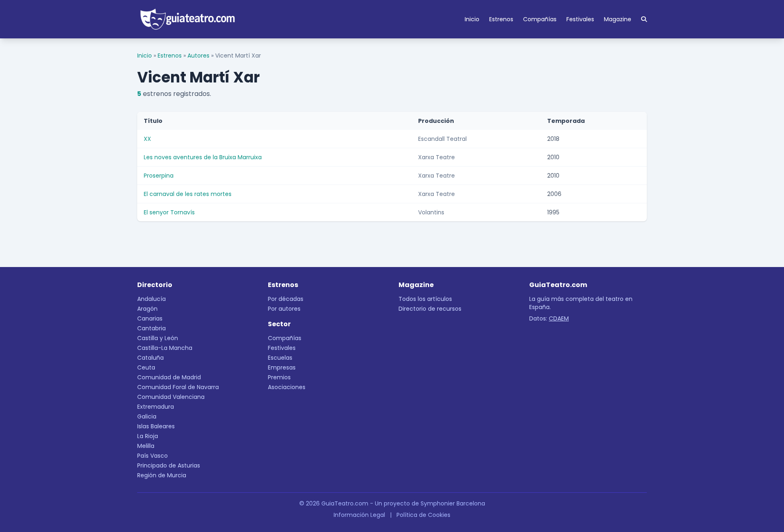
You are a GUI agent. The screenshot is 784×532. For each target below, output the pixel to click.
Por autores (284, 309)
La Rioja (147, 436)
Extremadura (155, 407)
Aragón (147, 309)
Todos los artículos (425, 299)
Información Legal (359, 515)
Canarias (150, 318)
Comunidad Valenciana (171, 397)
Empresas (282, 367)
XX (147, 139)
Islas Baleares (156, 426)
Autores (198, 55)
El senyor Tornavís (169, 212)
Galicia (146, 416)
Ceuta (146, 367)
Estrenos (501, 19)
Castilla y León (157, 338)
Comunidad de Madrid (169, 377)
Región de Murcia (161, 475)
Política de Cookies (423, 515)
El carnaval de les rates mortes (188, 194)
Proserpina (159, 175)
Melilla (145, 446)
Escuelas (280, 358)
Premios (279, 377)
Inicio (472, 19)
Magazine (617, 19)
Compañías (540, 19)
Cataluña (150, 358)
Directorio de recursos (430, 309)
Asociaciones (286, 387)
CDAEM (559, 318)
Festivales (580, 19)
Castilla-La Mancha (164, 348)
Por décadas (285, 299)
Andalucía (151, 299)
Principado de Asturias (168, 465)
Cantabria (151, 328)
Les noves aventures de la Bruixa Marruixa (203, 157)
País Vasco (152, 456)
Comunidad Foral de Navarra (178, 387)
